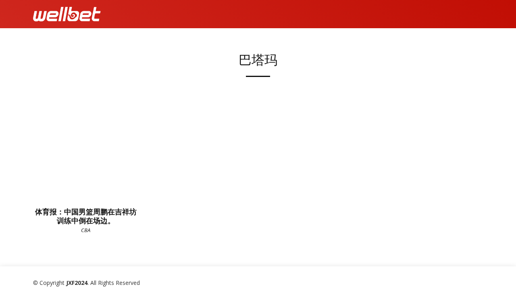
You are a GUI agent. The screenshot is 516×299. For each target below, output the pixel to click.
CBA (85, 230)
